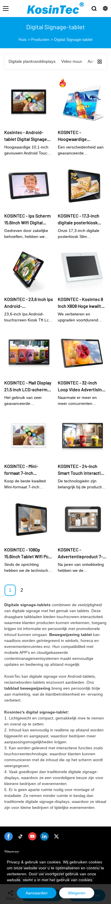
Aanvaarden (37, 893)
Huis (22, 39)
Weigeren (76, 893)
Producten (40, 39)
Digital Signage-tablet (73, 39)
